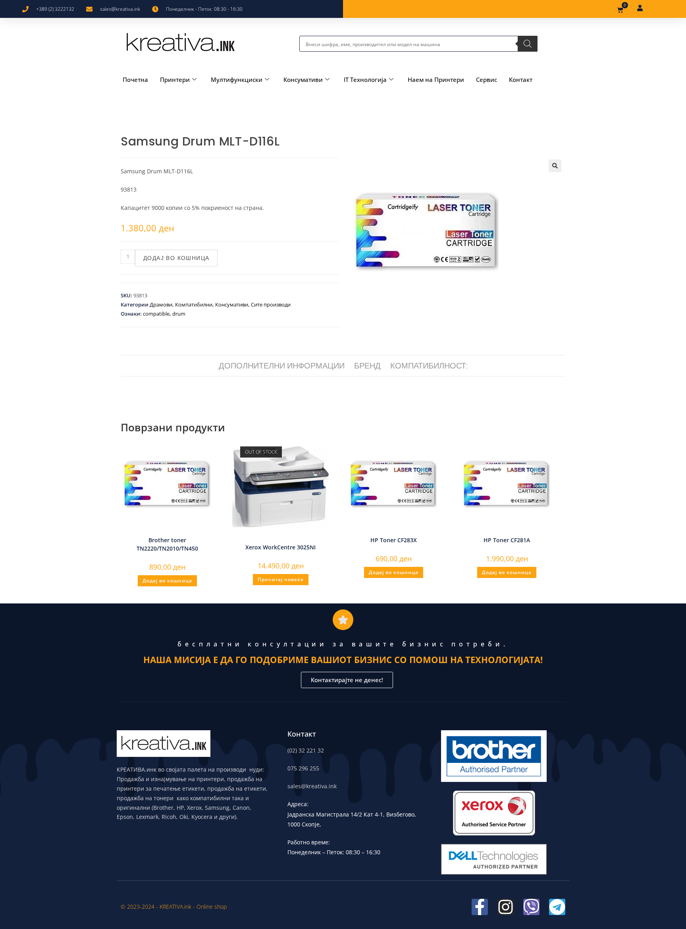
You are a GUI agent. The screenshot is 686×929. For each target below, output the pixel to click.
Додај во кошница (176, 258)
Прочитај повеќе (281, 579)
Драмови (161, 304)
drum (178, 313)
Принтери (175, 79)
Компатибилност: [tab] (429, 365)
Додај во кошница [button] (167, 580)
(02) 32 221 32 (305, 750)
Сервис (486, 79)
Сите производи (271, 304)
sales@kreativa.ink (312, 786)
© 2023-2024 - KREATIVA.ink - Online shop (174, 906)
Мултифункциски (236, 79)
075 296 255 (303, 768)
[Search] (528, 44)
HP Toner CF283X (393, 540)
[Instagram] (505, 907)
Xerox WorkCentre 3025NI (280, 547)
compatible (156, 313)
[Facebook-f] (480, 907)
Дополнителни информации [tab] (282, 365)
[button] (555, 165)
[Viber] (531, 907)
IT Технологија (365, 79)
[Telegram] (557, 907)
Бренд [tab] (367, 365)
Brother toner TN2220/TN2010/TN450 (167, 544)
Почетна (135, 79)
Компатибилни (193, 304)
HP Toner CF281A (507, 540)
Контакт (520, 79)
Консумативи (303, 79)
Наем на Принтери (436, 79)
